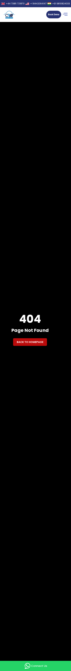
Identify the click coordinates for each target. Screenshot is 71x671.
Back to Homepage (30, 342)
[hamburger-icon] (65, 14)
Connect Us (39, 666)
